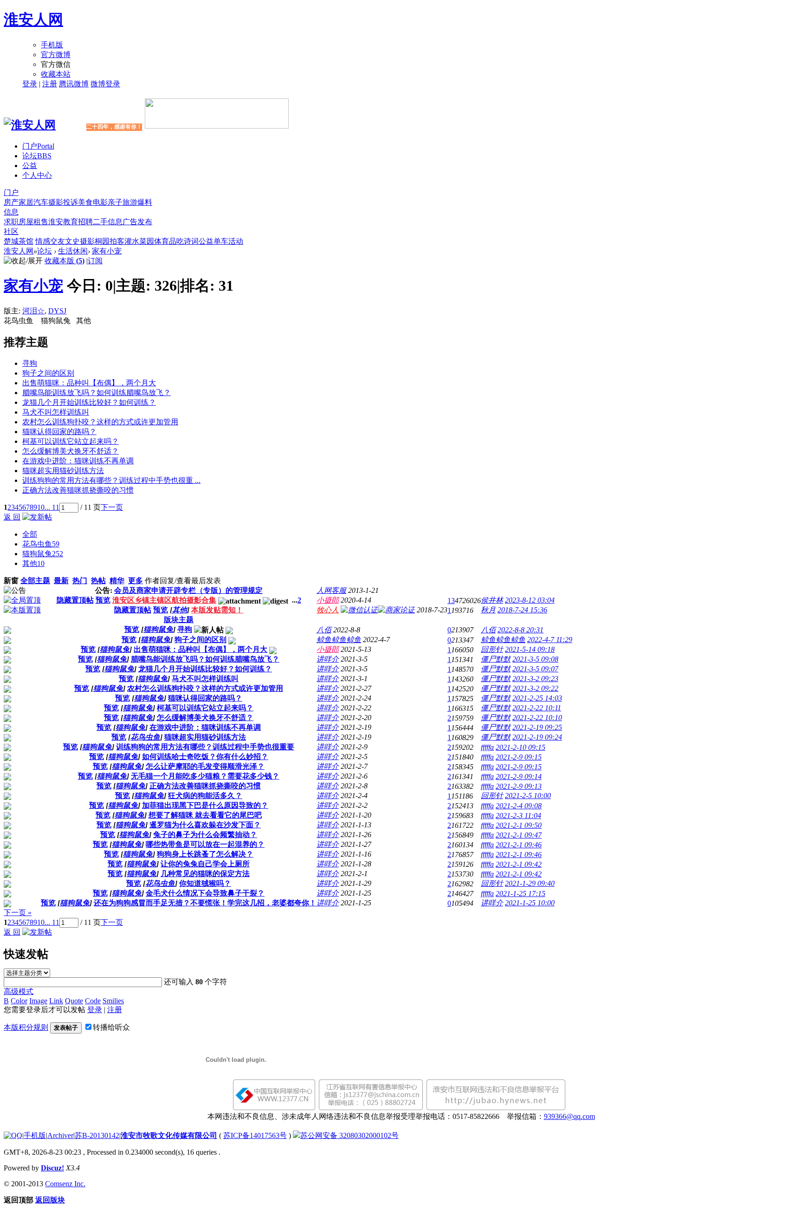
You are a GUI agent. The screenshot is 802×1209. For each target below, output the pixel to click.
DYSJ (57, 311)
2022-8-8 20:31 (520, 630)
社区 (11, 231)
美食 (85, 202)
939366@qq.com (569, 1116)
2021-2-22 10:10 (537, 718)
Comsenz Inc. (65, 1184)
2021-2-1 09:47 (519, 835)
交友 (57, 241)
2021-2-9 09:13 (519, 786)
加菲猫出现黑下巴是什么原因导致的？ (205, 805)
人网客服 (331, 590)
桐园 (102, 241)
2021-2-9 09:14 (519, 776)
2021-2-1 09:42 (519, 864)
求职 (11, 222)
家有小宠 (107, 251)
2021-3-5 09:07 (535, 669)
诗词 (191, 241)
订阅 (95, 261)
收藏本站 (56, 74)
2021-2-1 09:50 (519, 825)
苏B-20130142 (97, 1135)
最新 (61, 581)
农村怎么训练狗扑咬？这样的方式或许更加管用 (100, 422)
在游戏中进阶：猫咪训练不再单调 (78, 461)
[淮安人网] (30, 125)
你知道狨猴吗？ (205, 883)
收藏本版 (64, 261)
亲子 (115, 202)
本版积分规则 (26, 1027)
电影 (100, 202)
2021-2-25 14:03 (537, 698)
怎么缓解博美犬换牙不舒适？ (70, 451)
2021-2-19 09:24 (537, 737)
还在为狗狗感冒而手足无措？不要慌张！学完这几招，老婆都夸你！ (205, 903)
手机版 (52, 45)
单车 (220, 241)
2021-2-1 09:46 (519, 845)
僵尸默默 (496, 659)
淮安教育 (63, 222)
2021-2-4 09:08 (519, 806)
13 (451, 600)
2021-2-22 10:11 (536, 708)
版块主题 (179, 620)
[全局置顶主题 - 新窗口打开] (22, 600)
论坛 (37, 156)
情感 (42, 241)
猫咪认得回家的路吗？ (59, 432)
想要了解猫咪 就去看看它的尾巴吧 (205, 815)
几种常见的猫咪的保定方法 (205, 874)
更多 (135, 581)
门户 (38, 146)
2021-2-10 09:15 (520, 747)
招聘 (85, 222)
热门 (79, 581)
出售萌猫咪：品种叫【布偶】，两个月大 (89, 383)
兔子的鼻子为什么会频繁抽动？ (205, 834)
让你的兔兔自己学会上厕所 (205, 864)
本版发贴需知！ (217, 610)
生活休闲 (73, 251)
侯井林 (492, 600)
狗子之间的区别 (48, 373)
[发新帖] (37, 517)
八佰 (324, 630)
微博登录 (105, 84)
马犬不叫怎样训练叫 (55, 412)
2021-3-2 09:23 (535, 678)
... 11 (52, 507)
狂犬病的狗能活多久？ (205, 796)
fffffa (487, 747)
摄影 (55, 202)
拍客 (117, 241)
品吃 (176, 241)
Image (38, 1001)
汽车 (40, 202)
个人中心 (37, 175)
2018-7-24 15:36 (522, 610)
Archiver (60, 1135)
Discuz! (52, 1168)
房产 (11, 202)
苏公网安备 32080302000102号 (349, 1135)
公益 (29, 165)
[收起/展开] (23, 261)
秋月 (488, 610)
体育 (161, 241)
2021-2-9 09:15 (519, 757)
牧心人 (328, 610)
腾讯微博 (74, 84)
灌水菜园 (139, 241)
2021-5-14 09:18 (530, 649)
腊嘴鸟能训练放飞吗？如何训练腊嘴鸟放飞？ (96, 392)
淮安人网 (33, 19)
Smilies (113, 1001)
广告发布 (137, 222)
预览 (103, 600)
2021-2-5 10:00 (528, 796)
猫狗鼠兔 (42, 554)
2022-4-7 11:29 (549, 640)
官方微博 (56, 54)
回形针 (492, 649)
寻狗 (29, 363)
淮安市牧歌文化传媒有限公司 (169, 1135)
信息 (11, 212)
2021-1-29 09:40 (530, 883)
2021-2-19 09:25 (537, 727)
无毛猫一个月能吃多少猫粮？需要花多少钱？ (205, 776)
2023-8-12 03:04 (530, 600)
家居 (26, 202)
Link (56, 1001)
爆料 (144, 202)
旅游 (130, 202)
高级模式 (18, 991)
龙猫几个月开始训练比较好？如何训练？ (89, 402)
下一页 (112, 507)
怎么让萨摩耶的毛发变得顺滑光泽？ (205, 766)
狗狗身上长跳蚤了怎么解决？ (205, 854)
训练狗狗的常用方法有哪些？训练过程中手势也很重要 (205, 747)
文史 (72, 241)
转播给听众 (111, 1027)
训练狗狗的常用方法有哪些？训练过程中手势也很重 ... (111, 480)
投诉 (70, 202)
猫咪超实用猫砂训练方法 (63, 470)
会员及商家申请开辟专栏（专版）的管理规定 (188, 590)
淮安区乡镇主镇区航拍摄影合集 (164, 600)
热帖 (98, 581)
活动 (235, 241)
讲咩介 (328, 659)
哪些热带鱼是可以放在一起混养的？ (205, 844)
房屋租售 (33, 222)
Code (93, 1001)
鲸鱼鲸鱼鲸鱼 (339, 640)
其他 (33, 563)
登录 (29, 84)
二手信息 (108, 222)
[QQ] (13, 1135)
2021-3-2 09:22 (535, 688)
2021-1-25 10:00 (530, 903)
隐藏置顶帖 (75, 600)
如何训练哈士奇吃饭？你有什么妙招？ (205, 756)
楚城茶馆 (18, 241)
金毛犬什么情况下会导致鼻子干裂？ (205, 893)
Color (19, 1001)
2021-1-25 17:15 (520, 893)
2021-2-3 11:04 (518, 815)
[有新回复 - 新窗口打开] (7, 631)
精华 (117, 581)
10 (41, 507)
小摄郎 (328, 600)
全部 (29, 534)
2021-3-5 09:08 (535, 659)
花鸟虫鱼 (40, 544)
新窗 (11, 581)
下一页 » (18, 912)
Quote (74, 1001)
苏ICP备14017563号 (255, 1135)
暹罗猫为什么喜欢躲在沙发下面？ (205, 825)
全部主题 (35, 581)
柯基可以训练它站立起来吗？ (70, 441)
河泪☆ (33, 311)
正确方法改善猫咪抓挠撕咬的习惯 (78, 490)
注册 (49, 84)
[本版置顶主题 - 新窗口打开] (22, 610)
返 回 (12, 517)
